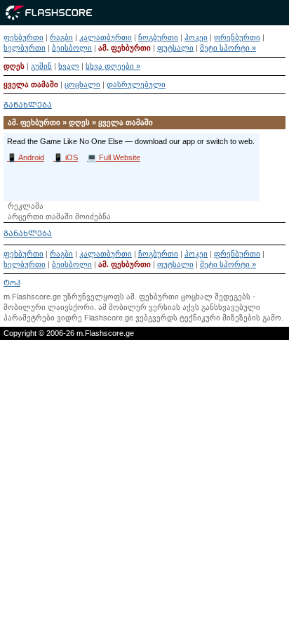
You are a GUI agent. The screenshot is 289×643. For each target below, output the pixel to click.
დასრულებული (136, 84)
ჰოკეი (196, 37)
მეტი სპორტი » (228, 48)
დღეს (14, 66)
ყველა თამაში (31, 84)
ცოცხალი (82, 84)
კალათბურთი (105, 37)
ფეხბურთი (23, 37)
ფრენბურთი (237, 37)
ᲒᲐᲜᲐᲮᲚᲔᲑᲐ (28, 104)
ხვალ (68, 66)
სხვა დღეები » (113, 66)
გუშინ (41, 66)
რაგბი (61, 37)
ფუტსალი (175, 48)
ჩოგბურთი (158, 37)
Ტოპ (12, 282)
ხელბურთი (25, 48)
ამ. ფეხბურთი (124, 48)
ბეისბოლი (72, 48)
